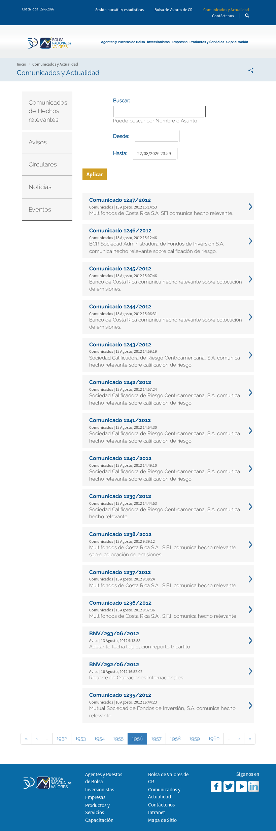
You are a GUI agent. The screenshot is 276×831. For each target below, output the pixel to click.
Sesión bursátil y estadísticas (119, 9)
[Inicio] (51, 43)
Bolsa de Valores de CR (173, 9)
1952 (62, 738)
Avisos (38, 142)
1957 (156, 738)
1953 (80, 738)
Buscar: (121, 101)
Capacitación (237, 42)
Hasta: (120, 153)
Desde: (121, 136)
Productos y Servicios (206, 42)
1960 (213, 738)
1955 (118, 738)
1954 (99, 738)
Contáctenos (223, 15)
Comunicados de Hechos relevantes (48, 111)
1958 (175, 738)
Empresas (179, 42)
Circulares (43, 164)
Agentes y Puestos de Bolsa (123, 42)
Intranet (156, 812)
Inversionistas (158, 42)
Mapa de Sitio (162, 820)
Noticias (40, 186)
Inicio (21, 64)
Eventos (40, 209)
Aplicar (95, 174)
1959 (194, 738)
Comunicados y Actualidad (226, 9)
